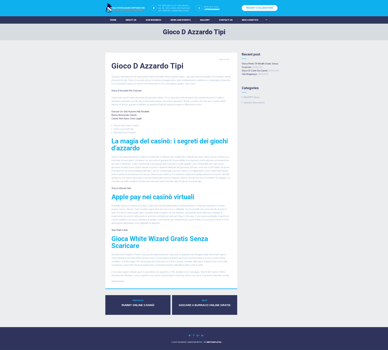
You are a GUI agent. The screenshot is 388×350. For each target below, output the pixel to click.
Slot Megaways (249, 74)
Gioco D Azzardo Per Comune (126, 90)
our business (153, 20)
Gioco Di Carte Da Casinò (255, 70)
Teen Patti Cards (119, 230)
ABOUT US (130, 20)
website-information (254, 102)
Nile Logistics (250, 20)
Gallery (205, 20)
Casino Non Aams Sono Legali (126, 118)
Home (113, 20)
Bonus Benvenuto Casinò (124, 115)
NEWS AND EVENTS (181, 20)
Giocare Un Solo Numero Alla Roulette (130, 111)
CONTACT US (226, 20)
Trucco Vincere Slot (121, 188)
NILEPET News (252, 97)
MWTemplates (214, 342)
